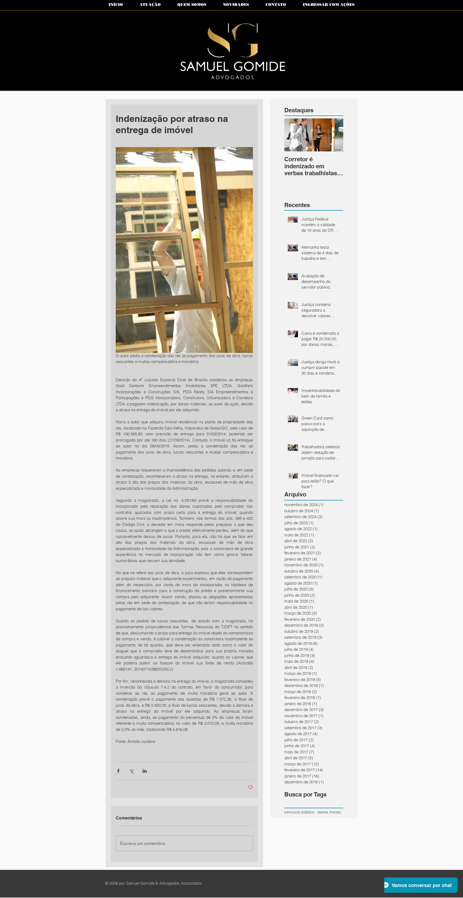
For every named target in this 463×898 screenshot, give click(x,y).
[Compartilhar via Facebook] (118, 770)
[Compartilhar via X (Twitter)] (131, 770)
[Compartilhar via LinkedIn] (144, 770)
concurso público (299, 812)
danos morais (329, 812)
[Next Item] (334, 135)
